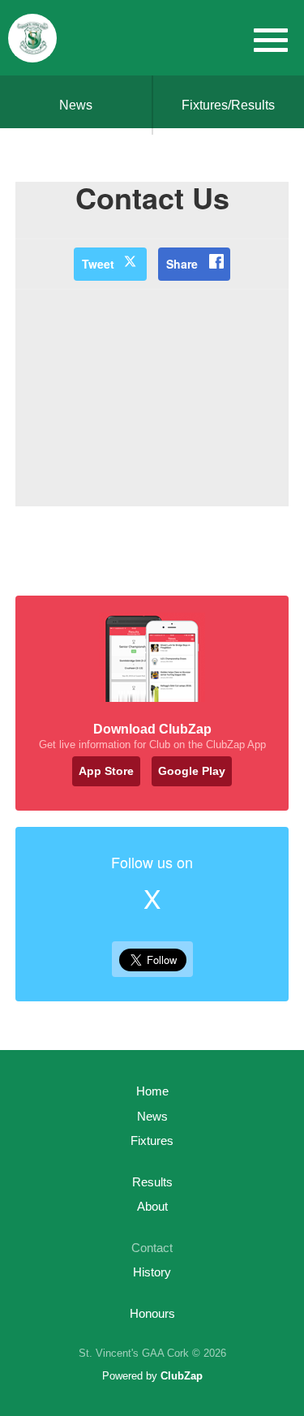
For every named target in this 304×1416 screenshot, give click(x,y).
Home (152, 1091)
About (152, 1206)
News (75, 105)
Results (152, 1182)
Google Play (191, 770)
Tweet (98, 264)
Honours (152, 1313)
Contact (152, 1248)
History (152, 1272)
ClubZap (182, 1376)
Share (182, 264)
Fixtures (152, 1140)
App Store (106, 770)
